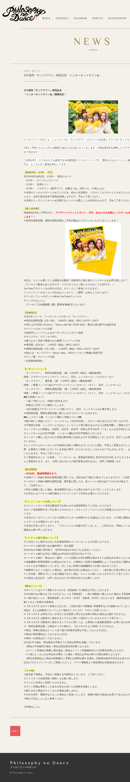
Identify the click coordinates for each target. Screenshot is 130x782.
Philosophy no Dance (40, 763)
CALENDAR (80, 18)
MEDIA (47, 18)
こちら (41, 300)
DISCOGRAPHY (117, 18)
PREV (15, 731)
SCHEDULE (62, 18)
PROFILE (97, 18)
